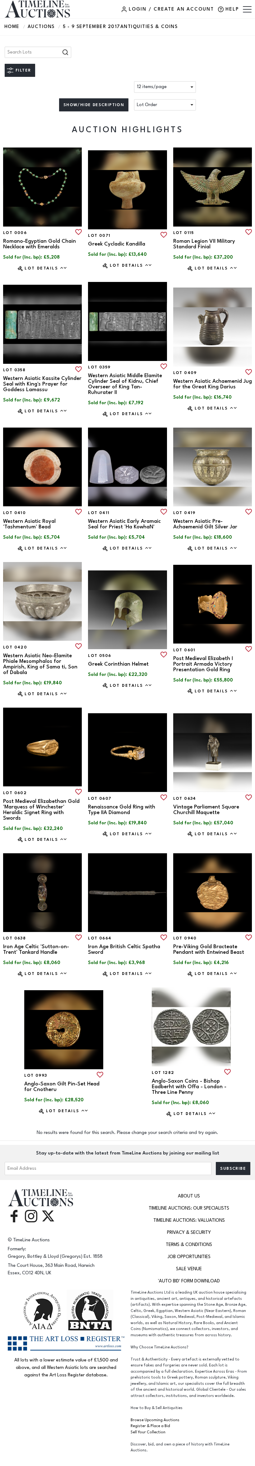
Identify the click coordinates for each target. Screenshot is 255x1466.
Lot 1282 (163, 1072)
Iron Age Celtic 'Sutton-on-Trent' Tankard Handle (36, 949)
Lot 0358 (14, 370)
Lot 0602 (15, 793)
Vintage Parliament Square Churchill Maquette (206, 809)
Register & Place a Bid (150, 1426)
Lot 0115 (183, 233)
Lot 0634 (184, 798)
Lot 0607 (99, 798)
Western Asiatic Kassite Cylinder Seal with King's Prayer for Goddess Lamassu (42, 384)
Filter (23, 70)
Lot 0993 (35, 1075)
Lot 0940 (185, 938)
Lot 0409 (185, 373)
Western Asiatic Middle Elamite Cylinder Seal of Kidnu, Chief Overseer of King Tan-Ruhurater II (125, 384)
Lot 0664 (99, 938)
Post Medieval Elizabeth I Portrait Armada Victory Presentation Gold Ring (203, 664)
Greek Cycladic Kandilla (116, 244)
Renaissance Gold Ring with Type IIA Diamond (121, 809)
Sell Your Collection (148, 1432)
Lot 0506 (99, 655)
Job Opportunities (189, 1256)
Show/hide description (93, 105)
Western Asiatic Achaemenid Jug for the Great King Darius (212, 384)
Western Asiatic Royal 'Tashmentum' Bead (29, 524)
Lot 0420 (15, 647)
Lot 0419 (184, 513)
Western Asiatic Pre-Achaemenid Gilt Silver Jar (205, 524)
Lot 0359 (99, 367)
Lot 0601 (184, 650)
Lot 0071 (99, 235)
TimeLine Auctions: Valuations (189, 1220)
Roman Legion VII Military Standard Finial (204, 244)
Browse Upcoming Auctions (155, 1420)
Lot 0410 (14, 513)
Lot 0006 (15, 233)
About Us (189, 1196)
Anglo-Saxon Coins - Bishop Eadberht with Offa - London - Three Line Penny (189, 1086)
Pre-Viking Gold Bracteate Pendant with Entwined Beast (208, 949)
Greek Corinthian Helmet (118, 664)
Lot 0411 (98, 513)
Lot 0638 (14, 938)
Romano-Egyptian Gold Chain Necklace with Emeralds (39, 244)
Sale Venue (189, 1269)
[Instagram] (31, 1215)
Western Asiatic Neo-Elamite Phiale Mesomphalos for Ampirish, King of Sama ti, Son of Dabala (40, 664)
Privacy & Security (189, 1232)
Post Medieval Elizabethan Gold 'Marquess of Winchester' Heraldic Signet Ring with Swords (41, 810)
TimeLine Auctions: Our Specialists (189, 1208)
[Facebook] (14, 1215)
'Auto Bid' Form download (189, 1281)
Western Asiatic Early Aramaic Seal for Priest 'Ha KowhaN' (124, 524)
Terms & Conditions (189, 1244)
